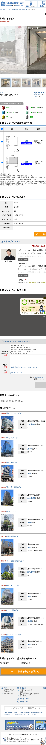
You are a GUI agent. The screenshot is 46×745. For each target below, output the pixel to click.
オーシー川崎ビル (12, 610)
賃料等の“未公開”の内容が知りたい (24, 349)
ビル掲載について (10, 693)
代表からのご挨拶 (26, 690)
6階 (26, 162)
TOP (5, 688)
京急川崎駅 (22, 10)
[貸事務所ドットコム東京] (19, 729)
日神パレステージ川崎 (13, 635)
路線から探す (24, 701)
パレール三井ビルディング (15, 561)
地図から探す (24, 699)
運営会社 (23, 688)
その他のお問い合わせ (19, 353)
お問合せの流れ (9, 690)
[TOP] (12, 4)
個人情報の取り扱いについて (29, 694)
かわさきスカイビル (13, 585)
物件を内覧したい (18, 346)
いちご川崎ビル (11, 462)
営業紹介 (23, 692)
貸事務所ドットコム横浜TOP (8, 10)
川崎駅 (36, 97)
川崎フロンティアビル (13, 413)
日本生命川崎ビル (12, 536)
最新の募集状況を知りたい (21, 347)
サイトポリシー (25, 696)
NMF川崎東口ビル (12, 438)
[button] (2, 49)
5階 (26, 141)
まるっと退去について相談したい (23, 351)
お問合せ (7, 692)
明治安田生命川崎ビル (13, 487)
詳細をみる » (26, 143)
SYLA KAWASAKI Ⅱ (13, 512)
